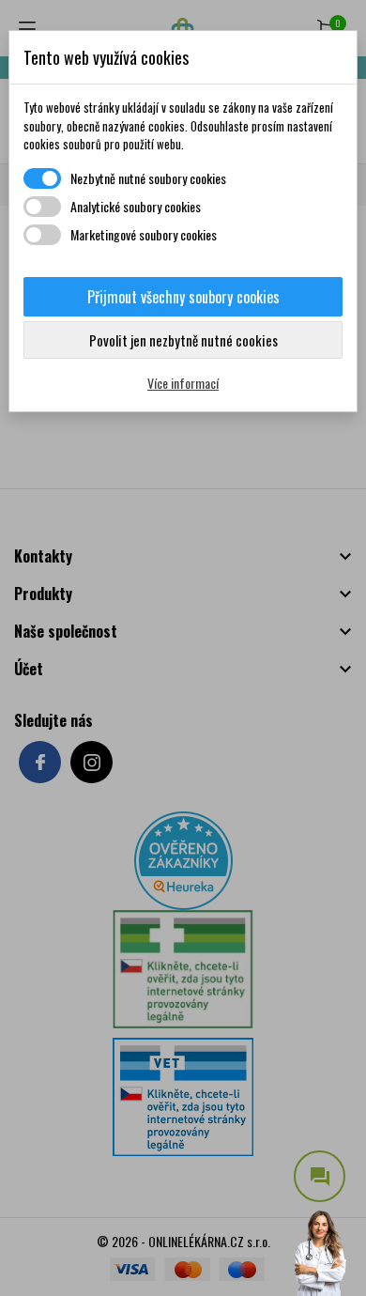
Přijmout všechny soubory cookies (183, 296)
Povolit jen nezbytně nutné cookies (183, 340)
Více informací (183, 383)
